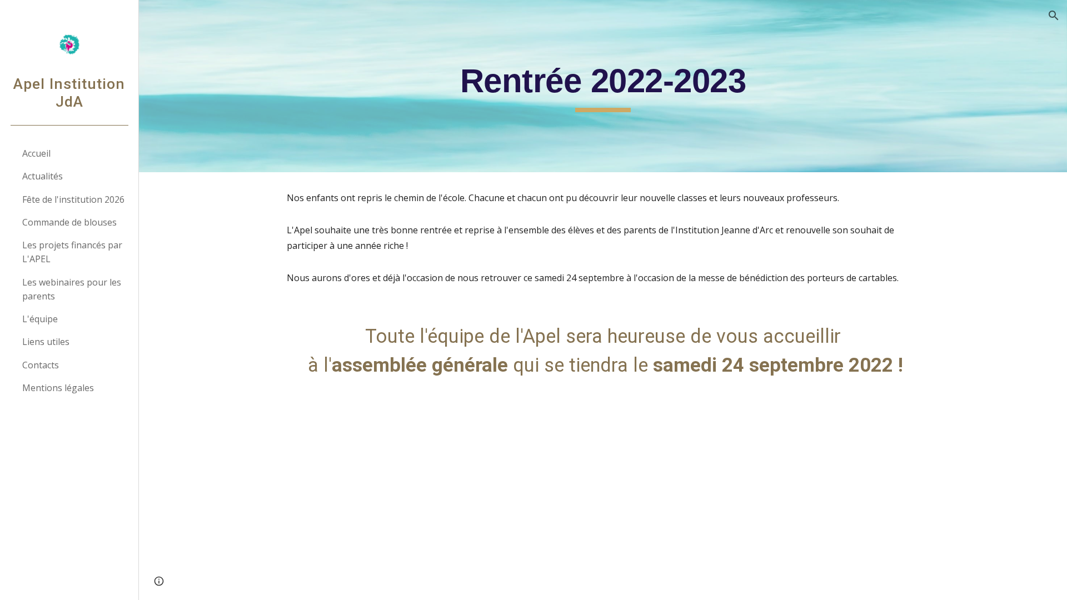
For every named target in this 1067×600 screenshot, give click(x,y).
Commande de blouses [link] (69, 222)
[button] (1053, 15)
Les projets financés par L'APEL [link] (72, 252)
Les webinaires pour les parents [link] (71, 289)
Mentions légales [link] (58, 388)
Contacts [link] (40, 365)
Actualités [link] (42, 176)
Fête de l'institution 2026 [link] (73, 199)
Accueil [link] (36, 153)
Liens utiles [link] (45, 342)
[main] (603, 86)
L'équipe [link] (40, 319)
